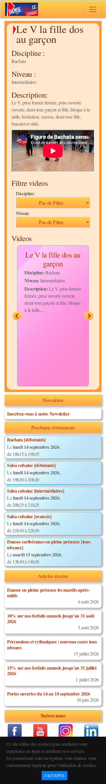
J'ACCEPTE (54, 775)
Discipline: (25, 193)
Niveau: (23, 213)
